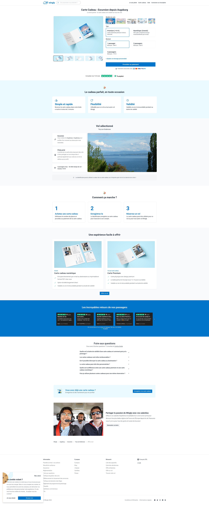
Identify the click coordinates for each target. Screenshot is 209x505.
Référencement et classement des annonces (55, 478)
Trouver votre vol (110, 473)
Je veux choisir (11, 498)
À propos (77, 462)
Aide (148, 2)
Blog (75, 465)
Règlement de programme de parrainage (54, 483)
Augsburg (62, 441)
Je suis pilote (133, 2)
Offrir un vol (109, 470)
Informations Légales (145, 500)
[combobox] (68, 2)
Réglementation (47, 470)
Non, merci (37, 475)
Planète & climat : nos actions (51, 462)
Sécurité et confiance (49, 465)
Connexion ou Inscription (158, 2)
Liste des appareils (111, 462)
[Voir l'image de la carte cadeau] (58, 58)
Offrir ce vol (104, 293)
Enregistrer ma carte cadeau (142, 391)
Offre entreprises (110, 468)
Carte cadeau (142, 2)
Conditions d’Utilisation (131, 500)
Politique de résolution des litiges (52, 481)
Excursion (69, 441)
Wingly (55, 441)
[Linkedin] (162, 500)
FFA (44, 491)
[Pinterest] (165, 500)
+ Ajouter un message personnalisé (116, 58)
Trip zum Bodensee (80, 441)
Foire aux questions (48, 473)
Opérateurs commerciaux (50, 489)
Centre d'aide (118, 346)
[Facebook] (154, 500)
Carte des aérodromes (112, 465)
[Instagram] (160, 500)
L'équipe (76, 468)
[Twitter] (157, 500)
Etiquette (45, 486)
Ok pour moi (29, 498)
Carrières (77, 470)
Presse (76, 473)
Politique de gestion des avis (51, 476)
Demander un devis (112, 425)
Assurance (46, 468)
